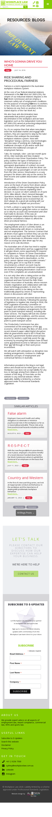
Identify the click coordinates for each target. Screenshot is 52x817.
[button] (48, 4)
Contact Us (26, 573)
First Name (16, 663)
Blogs (7, 70)
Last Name (15, 672)
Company (15, 682)
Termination (23, 398)
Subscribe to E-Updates (11, 738)
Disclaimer (6, 745)
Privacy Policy (7, 748)
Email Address (17, 654)
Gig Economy (10, 398)
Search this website (10, 741)
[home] (14, 4)
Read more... (13, 430)
